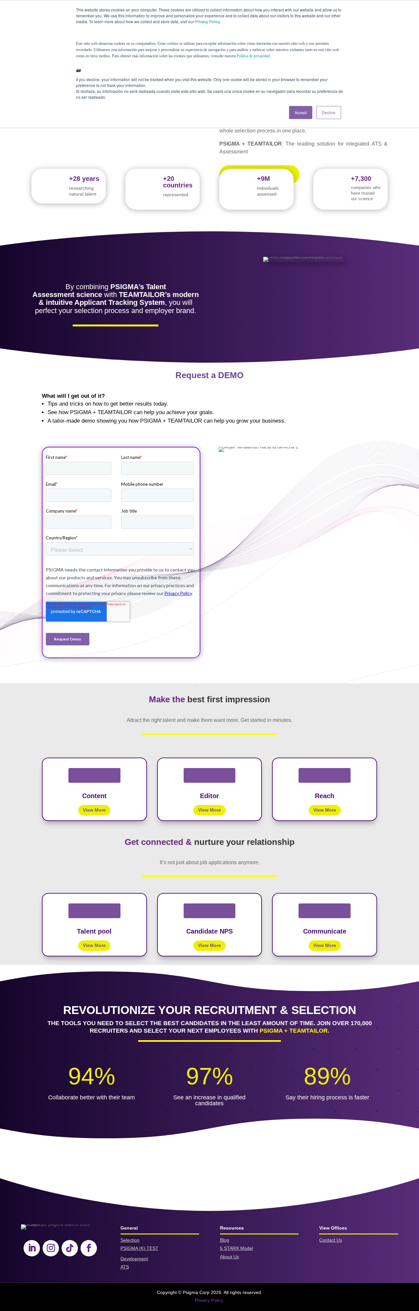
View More (94, 810)
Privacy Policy (207, 21)
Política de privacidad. (254, 56)
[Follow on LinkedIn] (32, 1248)
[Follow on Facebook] (89, 1248)
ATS (124, 1266)
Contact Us (330, 1240)
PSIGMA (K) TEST (139, 1248)
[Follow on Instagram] (51, 1248)
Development (134, 1258)
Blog (224, 1240)
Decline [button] (329, 112)
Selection (129, 1240)
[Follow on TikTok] (70, 1248)
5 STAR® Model (236, 1248)
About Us (229, 1256)
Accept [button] (301, 112)
